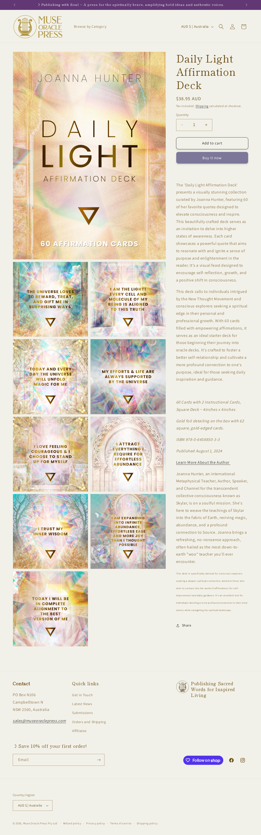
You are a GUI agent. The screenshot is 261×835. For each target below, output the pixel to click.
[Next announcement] (246, 5)
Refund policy (72, 823)
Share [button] (186, 625)
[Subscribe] (98, 760)
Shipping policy (147, 823)
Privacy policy (95, 823)
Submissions (82, 712)
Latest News (82, 704)
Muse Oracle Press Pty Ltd (40, 823)
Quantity (182, 115)
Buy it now (212, 157)
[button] (221, 26)
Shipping (201, 106)
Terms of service (121, 823)
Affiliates (79, 730)
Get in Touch (82, 695)
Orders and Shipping (89, 722)
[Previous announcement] (14, 5)
